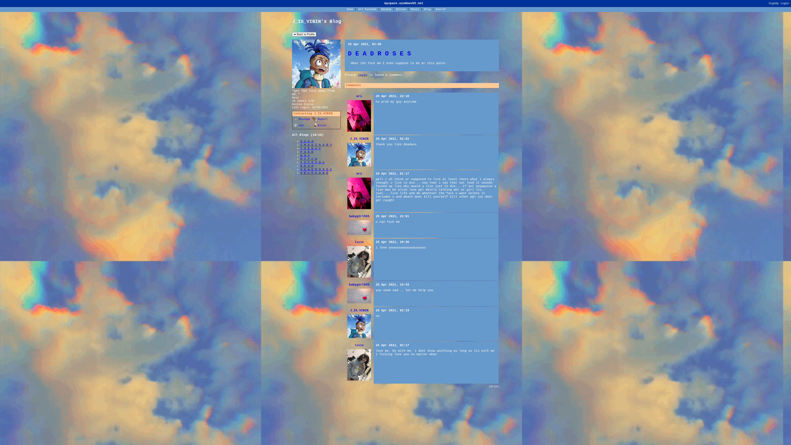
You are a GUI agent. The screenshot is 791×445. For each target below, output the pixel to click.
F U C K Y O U (312, 162)
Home (350, 9)
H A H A (306, 141)
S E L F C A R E (314, 173)
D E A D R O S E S (316, 169)
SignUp (774, 3)
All (367, 9)
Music (415, 9)
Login (785, 3)
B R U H (306, 166)
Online (401, 9)
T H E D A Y (310, 148)
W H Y (305, 155)
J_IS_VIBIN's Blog (316, 21)
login (362, 75)
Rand (386, 9)
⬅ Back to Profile (304, 34)
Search (441, 9)
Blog (427, 9)
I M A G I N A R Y (316, 145)
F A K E (306, 152)
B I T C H (308, 159)
